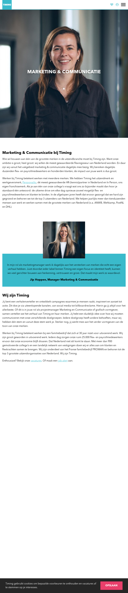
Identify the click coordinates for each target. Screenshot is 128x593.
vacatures (36, 361)
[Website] (7, 4)
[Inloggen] (117, 5)
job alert (63, 361)
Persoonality (29, 182)
